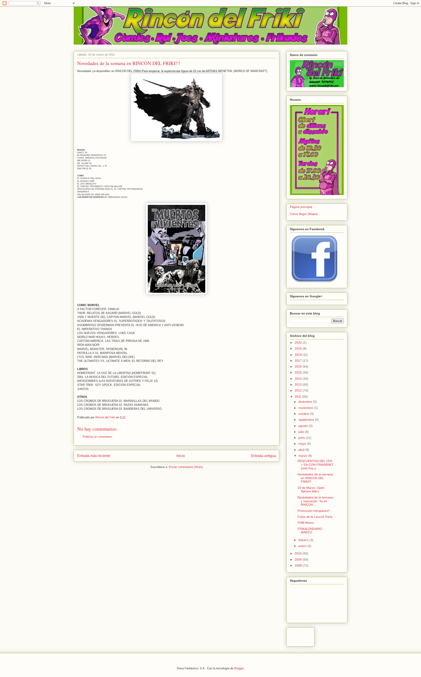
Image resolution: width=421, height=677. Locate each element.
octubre (304, 413)
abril (301, 449)
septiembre (306, 419)
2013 (299, 384)
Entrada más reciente (93, 456)
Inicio (181, 456)
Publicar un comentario (97, 436)
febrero (303, 540)
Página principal (301, 207)
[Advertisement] (341, 635)
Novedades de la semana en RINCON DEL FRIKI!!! (315, 478)
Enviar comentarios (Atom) (186, 467)
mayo (302, 443)
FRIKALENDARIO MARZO (310, 530)
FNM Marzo (306, 522)
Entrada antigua (263, 456)
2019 (299, 348)
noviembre (306, 408)
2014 (299, 378)
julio (301, 431)
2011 (298, 396)
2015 (299, 372)
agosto (303, 426)
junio (302, 437)
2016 (299, 366)
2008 (299, 565)
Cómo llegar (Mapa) (304, 214)
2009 (299, 559)
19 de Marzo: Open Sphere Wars (311, 489)
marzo (303, 455)
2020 (299, 342)
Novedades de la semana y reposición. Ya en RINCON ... (315, 501)
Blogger (239, 668)
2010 (299, 553)
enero (302, 546)
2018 (299, 354)
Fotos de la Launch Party (315, 516)
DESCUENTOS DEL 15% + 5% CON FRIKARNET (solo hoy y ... (316, 464)
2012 (299, 390)
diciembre (305, 401)
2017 (299, 360)
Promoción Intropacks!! (314, 511)
